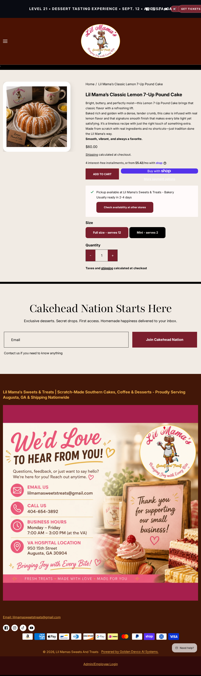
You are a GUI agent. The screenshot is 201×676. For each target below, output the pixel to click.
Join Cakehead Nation (164, 340)
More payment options (159, 179)
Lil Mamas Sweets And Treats (77, 652)
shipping (107, 268)
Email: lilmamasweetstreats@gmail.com (32, 617)
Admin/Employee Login (100, 664)
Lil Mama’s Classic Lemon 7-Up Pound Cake (130, 84)
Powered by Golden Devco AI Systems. (129, 652)
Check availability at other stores (125, 207)
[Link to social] (6, 628)
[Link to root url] (100, 41)
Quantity (93, 245)
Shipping (92, 154)
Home (90, 84)
